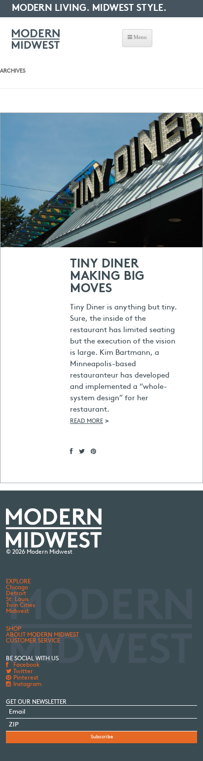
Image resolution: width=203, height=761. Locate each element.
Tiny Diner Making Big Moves (107, 276)
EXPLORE (18, 582)
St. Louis (17, 600)
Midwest (17, 611)
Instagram (26, 684)
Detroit (16, 594)
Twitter (22, 672)
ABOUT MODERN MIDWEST (42, 635)
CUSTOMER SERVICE (33, 641)
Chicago (17, 588)
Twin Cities (20, 606)
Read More (86, 421)
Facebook (26, 665)
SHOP (13, 629)
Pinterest (25, 678)
